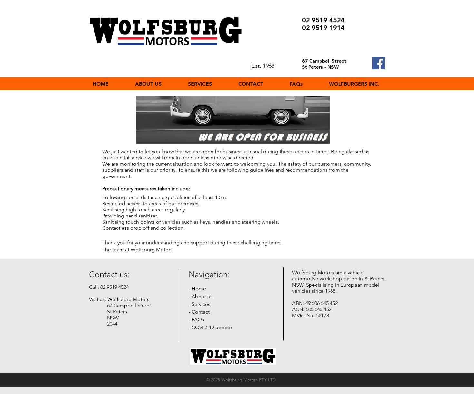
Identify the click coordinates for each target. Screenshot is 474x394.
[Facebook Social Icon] (378, 63)
